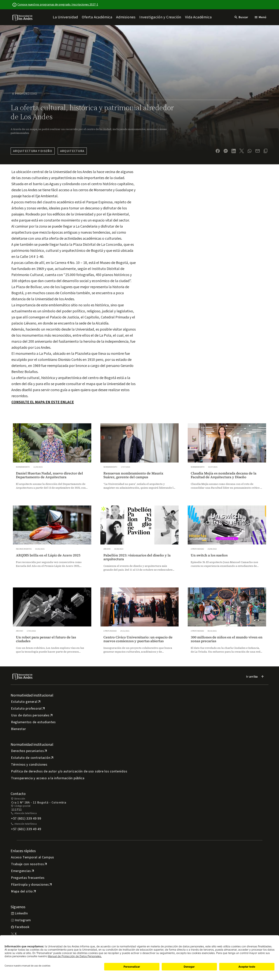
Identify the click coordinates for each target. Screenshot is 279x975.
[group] (52, 460)
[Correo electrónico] (257, 151)
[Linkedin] (233, 151)
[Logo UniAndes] (23, 18)
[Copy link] (265, 151)
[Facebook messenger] (226, 151)
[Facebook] (218, 151)
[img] (22, 17)
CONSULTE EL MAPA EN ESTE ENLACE (42, 402)
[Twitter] (241, 151)
